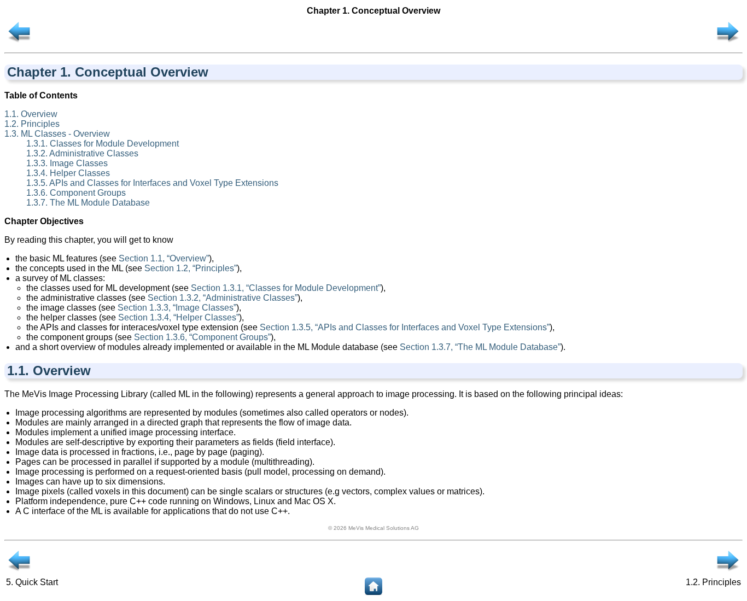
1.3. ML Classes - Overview (57, 133)
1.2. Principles (32, 124)
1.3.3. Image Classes (67, 163)
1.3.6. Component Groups (76, 192)
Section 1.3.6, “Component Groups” (202, 337)
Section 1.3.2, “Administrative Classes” (222, 297)
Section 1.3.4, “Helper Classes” (178, 317)
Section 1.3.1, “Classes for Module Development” (286, 288)
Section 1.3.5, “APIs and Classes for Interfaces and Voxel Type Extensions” (405, 327)
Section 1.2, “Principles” (190, 268)
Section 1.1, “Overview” (164, 258)
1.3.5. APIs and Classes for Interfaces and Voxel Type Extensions (152, 183)
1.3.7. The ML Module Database (88, 202)
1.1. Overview (30, 114)
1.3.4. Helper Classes (68, 173)
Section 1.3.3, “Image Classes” (177, 307)
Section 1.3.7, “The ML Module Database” (480, 347)
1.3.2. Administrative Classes (82, 153)
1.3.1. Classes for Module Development (102, 143)
